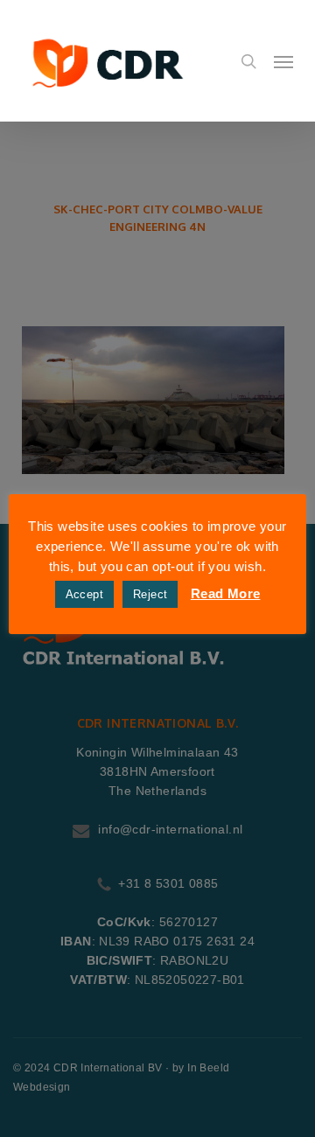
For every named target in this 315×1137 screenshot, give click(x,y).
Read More (226, 593)
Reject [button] (150, 594)
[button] (283, 61)
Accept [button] (84, 594)
